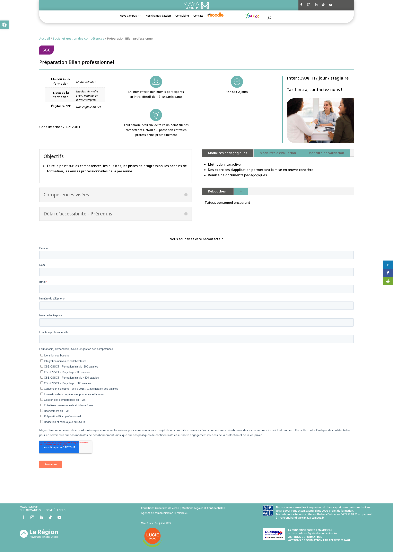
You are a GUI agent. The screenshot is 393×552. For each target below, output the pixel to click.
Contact (198, 15)
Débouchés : (217, 191)
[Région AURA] (39, 537)
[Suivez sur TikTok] (323, 5)
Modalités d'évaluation (278, 153)
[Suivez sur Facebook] (301, 5)
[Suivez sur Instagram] (309, 5)
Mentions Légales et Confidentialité (203, 508)
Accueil (44, 38)
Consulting (182, 15)
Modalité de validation (326, 153)
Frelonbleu (181, 513)
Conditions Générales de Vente (160, 508)
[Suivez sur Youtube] (331, 5)
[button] (4, 24)
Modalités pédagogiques (227, 153)
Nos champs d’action (158, 15)
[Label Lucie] (152, 547)
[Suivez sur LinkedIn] (316, 5)
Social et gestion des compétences (78, 38)
